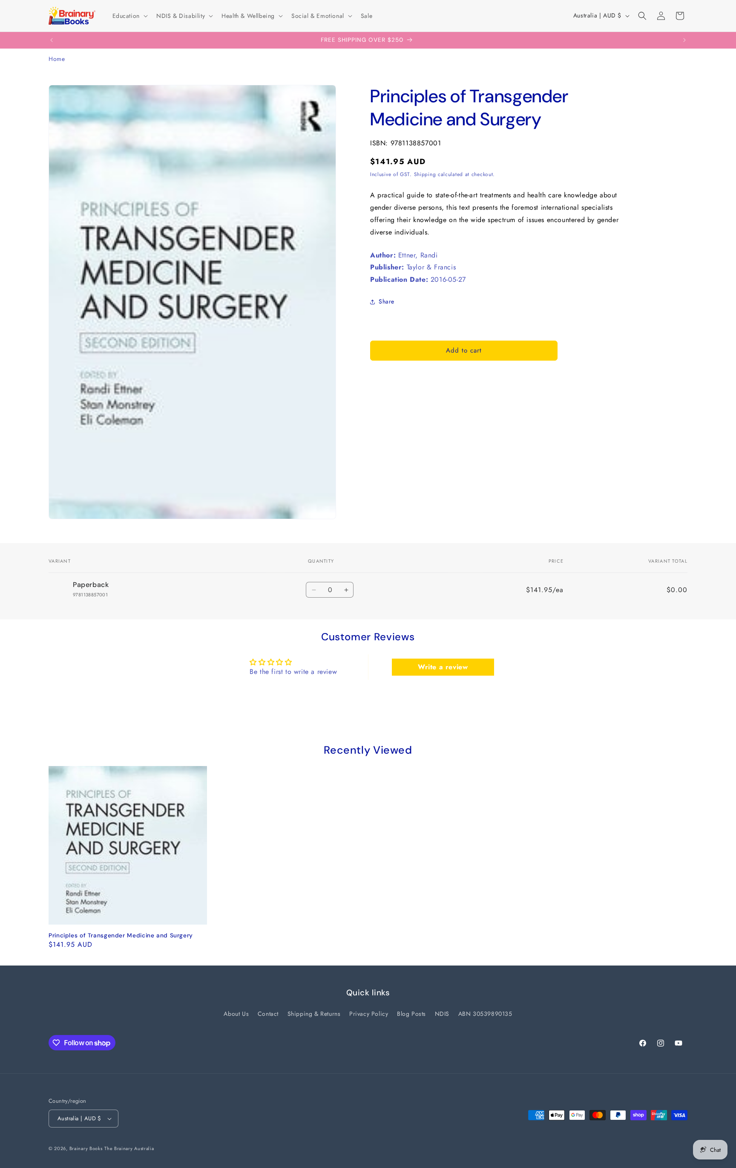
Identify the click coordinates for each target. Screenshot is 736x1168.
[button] (129, 16)
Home (57, 59)
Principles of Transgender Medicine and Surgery (121, 935)
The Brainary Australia (129, 1148)
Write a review (443, 667)
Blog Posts (411, 1013)
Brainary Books (86, 1148)
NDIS (442, 1013)
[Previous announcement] (51, 40)
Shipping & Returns (314, 1013)
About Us (236, 1013)
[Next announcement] (684, 40)
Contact (268, 1013)
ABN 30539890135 (485, 1013)
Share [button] (386, 301)
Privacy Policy (368, 1013)
